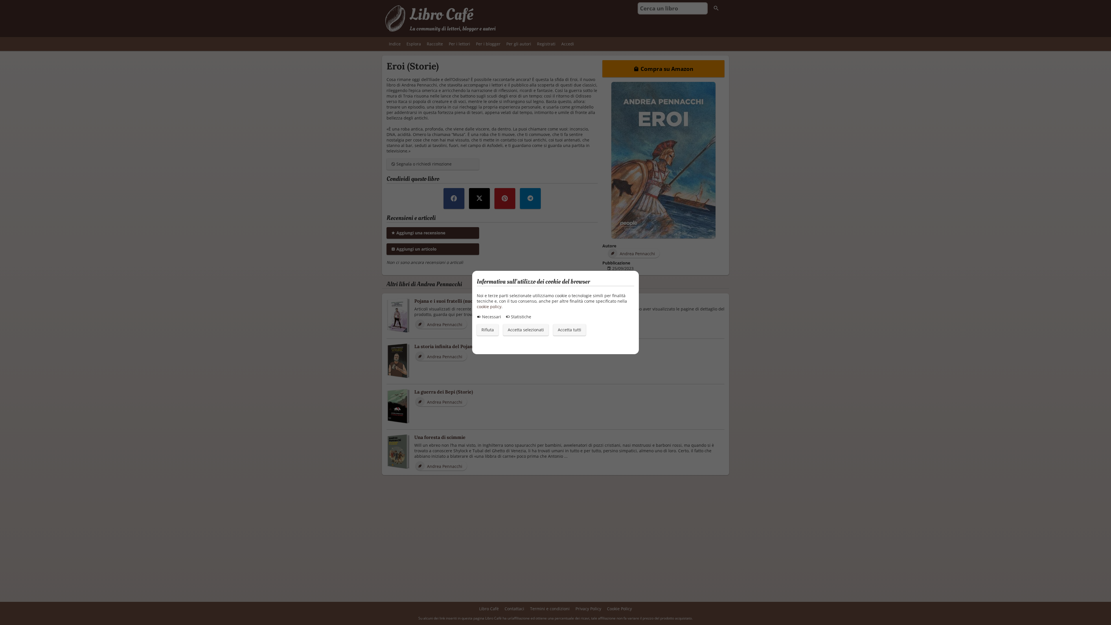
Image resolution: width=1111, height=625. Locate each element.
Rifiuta (487, 329)
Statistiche (520, 316)
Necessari (491, 316)
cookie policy (489, 306)
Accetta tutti (569, 329)
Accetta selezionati (526, 329)
